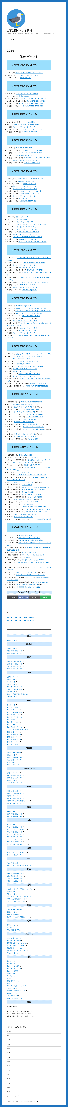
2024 (8, 1087)
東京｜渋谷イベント (13, 732)
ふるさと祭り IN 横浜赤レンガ (26, 227)
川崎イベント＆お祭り (14, 752)
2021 (8, 1074)
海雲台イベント (12, 925)
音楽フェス (10, 978)
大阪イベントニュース (14, 953)
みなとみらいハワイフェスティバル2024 (30, 366)
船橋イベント (11, 696)
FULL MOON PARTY (13, 930)
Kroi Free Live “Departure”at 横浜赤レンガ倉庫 (27, 236)
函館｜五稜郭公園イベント (15, 653)
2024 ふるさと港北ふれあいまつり (25, 514)
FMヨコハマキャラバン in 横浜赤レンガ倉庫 (32, 241)
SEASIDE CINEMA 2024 (32, 163)
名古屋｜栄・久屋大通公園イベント (18, 801)
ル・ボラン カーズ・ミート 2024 (29, 193)
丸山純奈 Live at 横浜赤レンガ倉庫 (25, 436)
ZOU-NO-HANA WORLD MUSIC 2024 (31, 103)
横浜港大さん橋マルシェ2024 (31, 494)
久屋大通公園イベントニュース (17, 950)
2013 (8, 1040)
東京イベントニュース (14, 940)
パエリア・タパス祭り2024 (33, 150)
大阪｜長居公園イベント (14, 841)
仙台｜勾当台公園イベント (15, 666)
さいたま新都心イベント (14, 689)
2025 (8, 1092)
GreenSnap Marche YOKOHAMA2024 (31, 153)
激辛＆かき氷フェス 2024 (27, 267)
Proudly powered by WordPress (28, 1101)
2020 (8, 1070)
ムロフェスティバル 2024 (27, 285)
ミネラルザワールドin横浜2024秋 (33, 429)
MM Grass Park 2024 (32, 409)
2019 (8, 1066)
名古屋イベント (12, 796)
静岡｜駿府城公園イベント (15, 791)
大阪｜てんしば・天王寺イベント (17, 839)
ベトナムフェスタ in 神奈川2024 (27, 361)
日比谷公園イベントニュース (16, 948)
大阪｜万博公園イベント (14, 827)
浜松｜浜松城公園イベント (15, 793)
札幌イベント (11, 648)
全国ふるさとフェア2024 (32, 465)
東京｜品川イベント (13, 742)
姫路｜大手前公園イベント (15, 855)
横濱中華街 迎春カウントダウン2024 (28, 587)
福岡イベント (11, 891)
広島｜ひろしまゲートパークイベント (19, 865)
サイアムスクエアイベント (15, 927)
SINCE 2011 (11, 1031)
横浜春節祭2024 (24, 96)
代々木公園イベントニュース (16, 945)
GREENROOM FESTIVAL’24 (28, 201)
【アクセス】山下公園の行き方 (17, 1027)
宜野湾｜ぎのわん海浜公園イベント (18, 917)
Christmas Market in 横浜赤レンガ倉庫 (38, 509)
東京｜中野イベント (13, 724)
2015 (8, 1048)
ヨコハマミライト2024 (35, 497)
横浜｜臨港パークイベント (15, 760)
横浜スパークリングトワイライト (24, 407)
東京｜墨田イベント (13, 707)
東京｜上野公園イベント (14, 712)
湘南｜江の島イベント (14, 765)
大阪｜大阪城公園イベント (15, 837)
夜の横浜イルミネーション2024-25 (39, 460)
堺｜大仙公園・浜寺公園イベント (17, 844)
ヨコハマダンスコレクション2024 (36, 512)
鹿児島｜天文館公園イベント (16, 901)
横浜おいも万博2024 (29, 419)
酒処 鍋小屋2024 (25, 77)
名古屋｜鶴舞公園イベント (15, 803)
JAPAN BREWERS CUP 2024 (36, 101)
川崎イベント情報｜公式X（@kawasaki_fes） (21, 617)
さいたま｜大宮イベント (14, 687)
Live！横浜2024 (27, 484)
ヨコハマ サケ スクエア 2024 (28, 239)
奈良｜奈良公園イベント (14, 816)
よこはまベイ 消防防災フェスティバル (25, 368)
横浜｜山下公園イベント (14, 757)
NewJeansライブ (12, 995)
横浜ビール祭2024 (33, 439)
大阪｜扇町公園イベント (14, 832)
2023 (8, 1083)
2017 (8, 1057)
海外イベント (11, 973)
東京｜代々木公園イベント (15, 727)
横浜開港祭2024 (22, 219)
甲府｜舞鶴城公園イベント (15, 775)
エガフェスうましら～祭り (28, 328)
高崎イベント (11, 679)
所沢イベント (11, 684)
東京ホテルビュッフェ (14, 968)
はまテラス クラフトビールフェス (33, 426)
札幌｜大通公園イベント (14, 651)
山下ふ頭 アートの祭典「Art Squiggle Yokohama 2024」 (33, 311)
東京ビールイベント (13, 963)
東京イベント (11, 705)
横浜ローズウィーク (29, 183)
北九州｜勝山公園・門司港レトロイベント (20, 889)
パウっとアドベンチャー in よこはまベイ (35, 282)
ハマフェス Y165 (24, 198)
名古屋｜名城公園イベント (15, 798)
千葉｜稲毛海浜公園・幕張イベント (18, 694)
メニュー (11, 39)
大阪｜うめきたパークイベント (17, 829)
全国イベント (11, 640)
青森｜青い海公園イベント (15, 661)
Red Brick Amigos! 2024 (29, 290)
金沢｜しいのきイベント (14, 783)
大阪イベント (11, 824)
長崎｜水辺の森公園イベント (16, 899)
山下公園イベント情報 (19, 30)
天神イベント (11, 894)
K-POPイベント (12, 993)
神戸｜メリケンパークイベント (17, 852)
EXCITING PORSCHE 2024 (21, 359)
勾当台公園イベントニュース (16, 938)
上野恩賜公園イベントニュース (17, 943)
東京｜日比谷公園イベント (15, 717)
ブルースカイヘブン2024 (25, 222)
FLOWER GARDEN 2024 (30, 132)
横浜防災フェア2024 (23, 364)
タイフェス (10, 976)
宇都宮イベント (12, 677)
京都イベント (11, 811)
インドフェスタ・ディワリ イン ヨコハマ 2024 (31, 475)
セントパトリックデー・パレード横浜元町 (25, 124)
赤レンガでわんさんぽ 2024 (33, 129)
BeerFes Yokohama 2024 (38, 383)
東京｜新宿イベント (13, 722)
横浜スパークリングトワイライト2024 (25, 127)
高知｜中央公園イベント (14, 881)
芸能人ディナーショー (14, 981)
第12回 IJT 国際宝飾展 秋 (31, 424)
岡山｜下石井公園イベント (15, 863)
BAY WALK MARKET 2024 (36, 270)
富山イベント (11, 780)
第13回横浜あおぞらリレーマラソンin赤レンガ (28, 404)
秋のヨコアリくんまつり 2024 (23, 516)
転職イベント (11, 988)
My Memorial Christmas (40, 582)
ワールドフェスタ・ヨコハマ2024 (33, 414)
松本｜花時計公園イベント (15, 778)
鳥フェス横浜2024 (28, 492)
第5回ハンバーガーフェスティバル (28, 229)
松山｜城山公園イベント (14, 878)
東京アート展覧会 (12, 971)
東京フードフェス (12, 961)
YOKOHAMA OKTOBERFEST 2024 (37, 386)
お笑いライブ (11, 983)
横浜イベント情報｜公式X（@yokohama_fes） (21, 620)
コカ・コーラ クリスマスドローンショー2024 (30, 574)
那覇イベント (11, 912)
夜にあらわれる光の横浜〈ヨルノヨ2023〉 (29, 73)
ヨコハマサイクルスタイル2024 (29, 232)
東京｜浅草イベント (13, 710)
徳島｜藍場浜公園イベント (15, 876)
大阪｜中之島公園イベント (15, 834)
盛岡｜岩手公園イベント (14, 664)
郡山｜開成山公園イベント (15, 669)
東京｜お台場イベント (14, 739)
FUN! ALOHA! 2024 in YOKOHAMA (34, 262)
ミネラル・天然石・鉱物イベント (17, 986)
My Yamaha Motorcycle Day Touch (23, 155)
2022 (8, 1079)
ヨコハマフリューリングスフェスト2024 (37, 158)
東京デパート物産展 (13, 966)
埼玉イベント (11, 682)
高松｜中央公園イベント (14, 873)
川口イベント (11, 691)
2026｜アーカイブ (13, 1096)
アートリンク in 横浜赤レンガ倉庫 (27, 75)
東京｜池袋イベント (13, 719)
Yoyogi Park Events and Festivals (17, 729)
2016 (8, 1053)
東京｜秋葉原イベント (14, 714)
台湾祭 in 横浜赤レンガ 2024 (31, 315)
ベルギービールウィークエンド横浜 (31, 191)
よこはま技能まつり (22, 472)
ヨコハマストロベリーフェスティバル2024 (32, 98)
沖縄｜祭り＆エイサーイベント (17, 909)
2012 (8, 1035)
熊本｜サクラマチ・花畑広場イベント (19, 896)
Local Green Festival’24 (30, 502)
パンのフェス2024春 (28, 122)
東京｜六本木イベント (14, 734)
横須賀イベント (12, 762)
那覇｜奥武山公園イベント (15, 914)
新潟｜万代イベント (13, 773)
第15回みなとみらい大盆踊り (28, 330)
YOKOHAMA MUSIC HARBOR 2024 (33, 489)
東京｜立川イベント (13, 744)
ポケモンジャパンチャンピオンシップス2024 (31, 224)
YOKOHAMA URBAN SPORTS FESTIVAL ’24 (36, 487)
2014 (8, 1044)
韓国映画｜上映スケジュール (16, 991)
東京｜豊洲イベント (13, 737)
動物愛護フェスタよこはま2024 (24, 421)
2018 (8, 1061)
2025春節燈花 (33, 457)
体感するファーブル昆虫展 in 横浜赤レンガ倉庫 (31, 308)
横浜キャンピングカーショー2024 (29, 373)
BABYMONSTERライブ (14, 998)
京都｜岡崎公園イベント (14, 814)
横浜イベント (11, 755)
